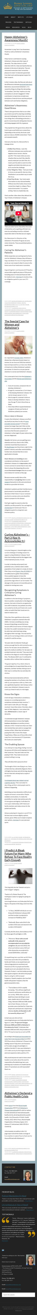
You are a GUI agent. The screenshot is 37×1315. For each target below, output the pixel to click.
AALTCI (14, 1080)
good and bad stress (26, 84)
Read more (5, 1240)
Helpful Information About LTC (21, 518)
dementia (18, 844)
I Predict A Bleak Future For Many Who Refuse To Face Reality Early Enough (18, 855)
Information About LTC (11, 306)
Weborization (18, 1310)
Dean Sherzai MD (17, 313)
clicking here (8, 507)
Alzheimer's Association (19, 308)
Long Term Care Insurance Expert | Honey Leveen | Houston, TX (18, 6)
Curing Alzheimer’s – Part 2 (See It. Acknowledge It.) (17, 538)
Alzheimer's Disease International (14, 310)
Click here (19, 277)
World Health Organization (24, 1153)
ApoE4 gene (10, 447)
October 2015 (18, 358)
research (7, 482)
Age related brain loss (18, 301)
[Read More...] (29, 1201)
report (11, 1105)
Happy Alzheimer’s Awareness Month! (16, 38)
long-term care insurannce (19, 526)
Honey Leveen (17, 1081)
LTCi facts (19, 528)
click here (16, 820)
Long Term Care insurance (22, 1083)
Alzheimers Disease (14, 311)
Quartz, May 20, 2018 (22, 571)
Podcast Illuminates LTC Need (14, 1196)
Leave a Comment (9, 45)
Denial (19, 303)
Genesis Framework (27, 1308)
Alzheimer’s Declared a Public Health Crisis (18, 1094)
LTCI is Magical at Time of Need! (15, 1205)
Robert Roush (15, 1085)
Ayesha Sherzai (24, 311)
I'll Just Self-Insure (23, 304)
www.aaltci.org (24, 1085)
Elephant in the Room (22, 1074)
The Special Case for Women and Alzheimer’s (17, 324)
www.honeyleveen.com (12, 1087)
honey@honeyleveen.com (12, 1179)
